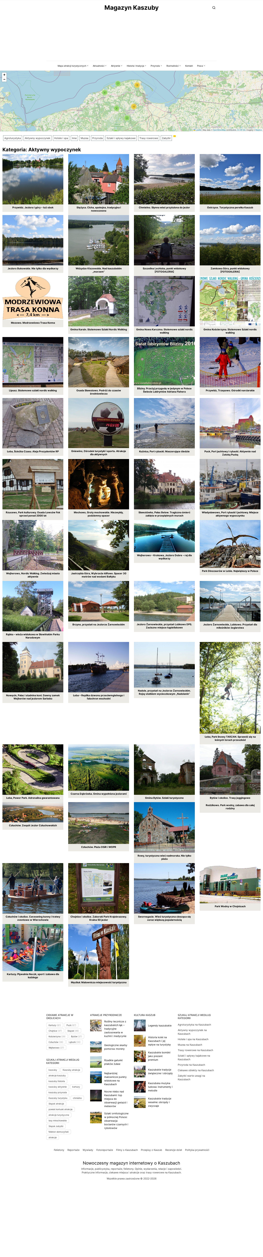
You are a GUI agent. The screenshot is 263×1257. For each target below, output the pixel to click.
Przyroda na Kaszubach (191, 1064)
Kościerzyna (57, 1036)
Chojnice (55, 1030)
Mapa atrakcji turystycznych (72, 65)
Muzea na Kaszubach (190, 1044)
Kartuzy (55, 1025)
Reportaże (73, 1149)
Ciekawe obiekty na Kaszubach (196, 1070)
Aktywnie (115, 65)
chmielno (77, 1098)
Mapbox (258, 130)
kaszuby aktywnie (58, 1086)
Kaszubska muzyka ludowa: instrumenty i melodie (160, 1087)
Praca (200, 65)
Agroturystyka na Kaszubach (194, 1024)
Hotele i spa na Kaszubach (193, 1039)
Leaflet (198, 130)
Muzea (84, 138)
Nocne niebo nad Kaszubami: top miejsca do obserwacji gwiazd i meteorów (115, 1099)
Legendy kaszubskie (160, 1025)
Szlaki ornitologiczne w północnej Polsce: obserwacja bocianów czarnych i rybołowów (116, 1121)
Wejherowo (56, 1047)
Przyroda (155, 65)
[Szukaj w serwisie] (214, 7)
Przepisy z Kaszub (151, 1149)
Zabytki (166, 138)
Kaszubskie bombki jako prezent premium (159, 1056)
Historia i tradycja (135, 65)
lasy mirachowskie (58, 1120)
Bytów (76, 1036)
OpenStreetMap (219, 130)
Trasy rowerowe (148, 138)
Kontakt (189, 65)
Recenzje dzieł (173, 1149)
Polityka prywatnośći (197, 1149)
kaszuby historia (57, 1081)
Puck (71, 1025)
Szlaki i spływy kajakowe (121, 138)
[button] (127, 118)
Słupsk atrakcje (56, 1103)
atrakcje (53, 1137)
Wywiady (88, 1149)
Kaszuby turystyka (58, 1098)
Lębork (75, 1042)
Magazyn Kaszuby (131, 7)
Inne (74, 138)
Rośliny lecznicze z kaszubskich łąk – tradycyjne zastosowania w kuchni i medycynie (115, 1029)
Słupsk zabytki (56, 1126)
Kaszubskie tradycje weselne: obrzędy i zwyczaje (159, 1102)
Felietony (59, 1149)
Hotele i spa (61, 138)
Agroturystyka (12, 138)
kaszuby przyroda (58, 1092)
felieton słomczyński (59, 1131)
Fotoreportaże (104, 1149)
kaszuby (53, 1070)
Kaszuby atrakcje (71, 1070)
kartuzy (76, 1086)
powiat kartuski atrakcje (60, 1109)
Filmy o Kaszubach (127, 1149)
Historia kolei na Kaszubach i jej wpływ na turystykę (159, 1041)
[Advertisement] (131, 38)
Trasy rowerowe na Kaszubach (195, 1050)
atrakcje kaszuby (57, 1075)
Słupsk (73, 1030)
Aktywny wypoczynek (37, 138)
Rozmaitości (173, 65)
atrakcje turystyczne (59, 1115)
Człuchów (56, 1042)
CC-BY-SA (241, 130)
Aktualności (98, 65)
